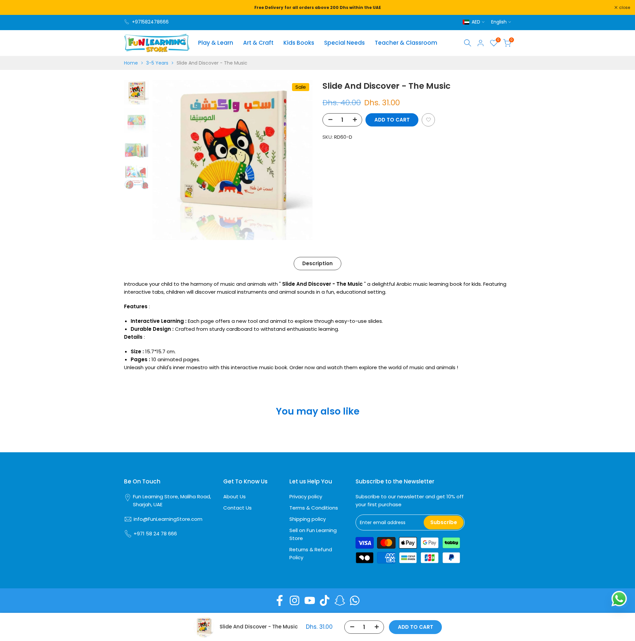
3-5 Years (157, 63)
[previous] (165, 160)
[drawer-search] (467, 43)
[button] (428, 119)
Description (317, 263)
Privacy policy (305, 496)
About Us (234, 496)
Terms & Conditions (313, 507)
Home (131, 63)
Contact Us (237, 507)
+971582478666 (150, 22)
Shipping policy (307, 519)
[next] (299, 160)
